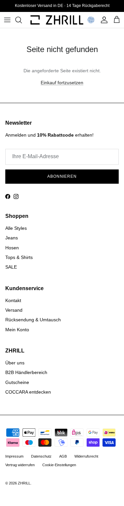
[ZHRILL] (56, 20)
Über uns (14, 362)
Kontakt (13, 300)
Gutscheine (17, 382)
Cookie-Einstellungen (59, 465)
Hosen (12, 247)
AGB (63, 456)
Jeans (11, 237)
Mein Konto (17, 329)
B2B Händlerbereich (26, 372)
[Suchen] (22, 20)
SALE (11, 267)
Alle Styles (16, 228)
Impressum (14, 456)
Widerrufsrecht (86, 456)
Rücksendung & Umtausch (33, 319)
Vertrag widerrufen (20, 465)
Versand (13, 310)
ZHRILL (24, 483)
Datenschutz (41, 456)
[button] (91, 20)
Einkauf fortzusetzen (62, 82)
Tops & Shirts (19, 257)
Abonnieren (62, 176)
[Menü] (7, 20)
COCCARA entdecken (28, 392)
